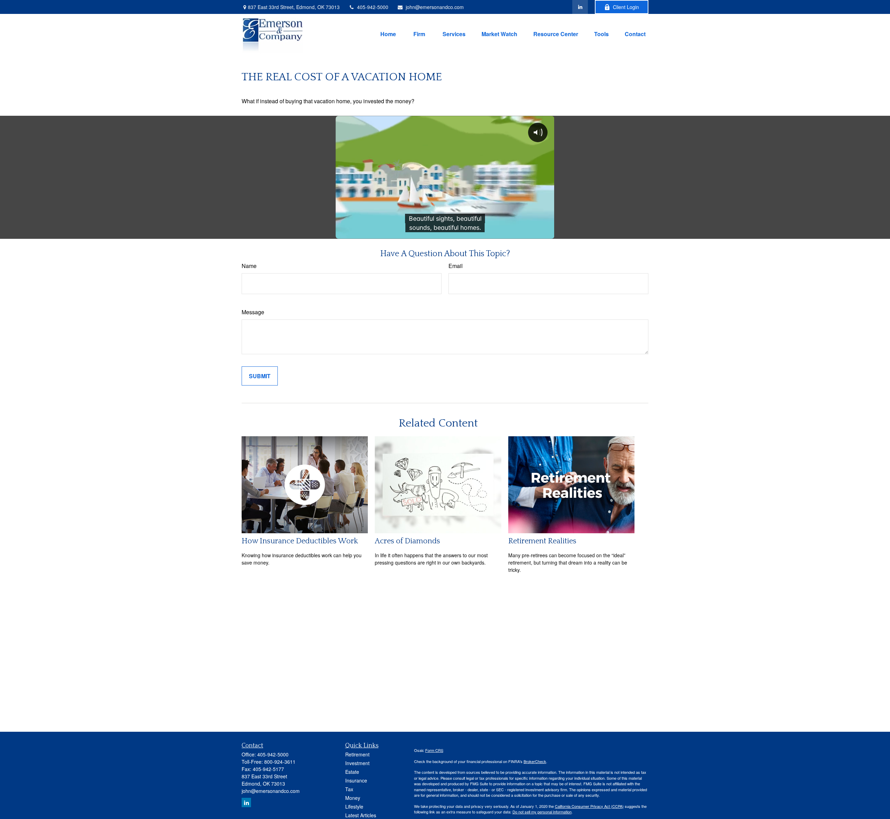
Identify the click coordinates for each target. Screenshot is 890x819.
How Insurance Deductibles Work (300, 541)
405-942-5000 (372, 6)
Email (455, 266)
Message (253, 312)
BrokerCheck (535, 761)
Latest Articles (360, 815)
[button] (388, 33)
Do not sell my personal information (542, 811)
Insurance (356, 780)
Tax (349, 789)
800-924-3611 (280, 761)
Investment (357, 763)
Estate (352, 771)
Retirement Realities (542, 541)
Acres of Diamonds (407, 541)
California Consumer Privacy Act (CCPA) (589, 806)
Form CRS (434, 750)
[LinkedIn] (580, 7)
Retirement (357, 754)
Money (352, 797)
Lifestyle (354, 806)
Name (249, 266)
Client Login (626, 6)
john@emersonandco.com (435, 6)
